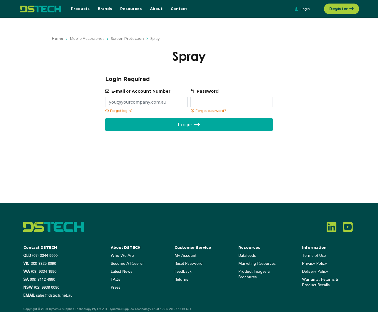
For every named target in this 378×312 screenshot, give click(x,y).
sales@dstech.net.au (48, 296)
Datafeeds (247, 256)
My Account (185, 256)
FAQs (115, 280)
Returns (181, 280)
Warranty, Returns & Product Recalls (320, 282)
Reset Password (189, 264)
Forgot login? (121, 111)
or (140, 91)
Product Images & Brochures (254, 274)
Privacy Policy (314, 264)
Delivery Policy (315, 272)
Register (339, 8)
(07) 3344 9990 (40, 256)
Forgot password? (210, 111)
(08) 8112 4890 (39, 280)
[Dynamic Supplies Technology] (39, 9)
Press (115, 288)
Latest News (121, 272)
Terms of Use (314, 256)
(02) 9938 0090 (41, 288)
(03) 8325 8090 (39, 264)
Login (305, 9)
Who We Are (122, 256)
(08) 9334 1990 (39, 272)
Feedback (183, 272)
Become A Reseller (127, 264)
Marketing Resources (257, 264)
